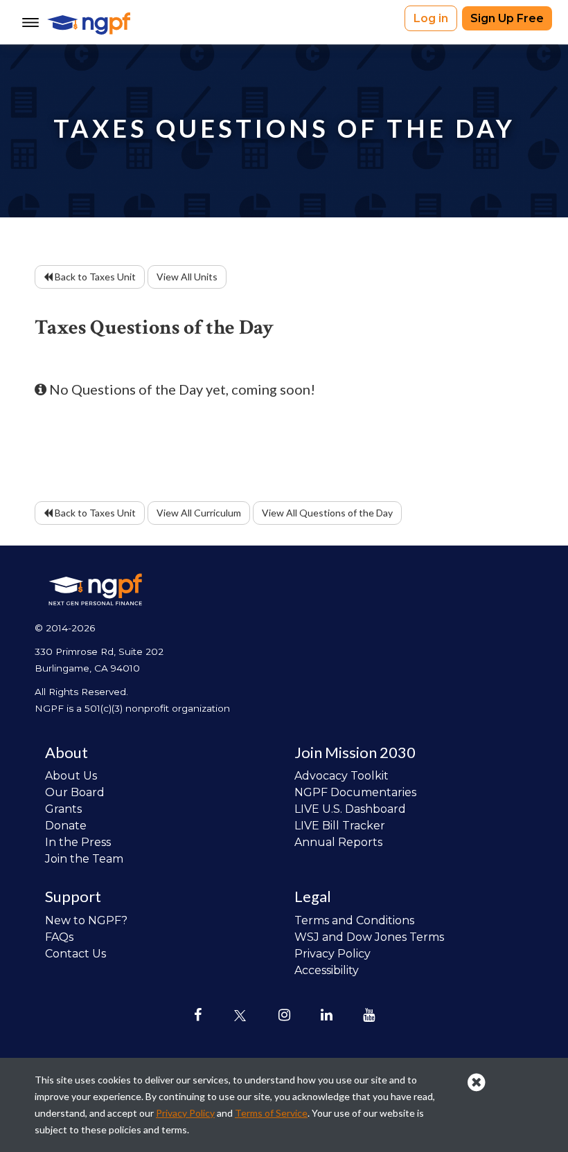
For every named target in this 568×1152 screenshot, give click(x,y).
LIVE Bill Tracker (339, 825)
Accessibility (326, 970)
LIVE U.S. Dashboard (350, 809)
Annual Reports (338, 842)
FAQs (59, 937)
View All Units (187, 276)
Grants (63, 809)
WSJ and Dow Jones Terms (369, 937)
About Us (71, 775)
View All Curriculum (199, 513)
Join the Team (84, 858)
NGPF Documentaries (355, 792)
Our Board (75, 792)
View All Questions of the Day (327, 513)
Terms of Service (271, 1113)
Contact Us (75, 953)
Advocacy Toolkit (341, 775)
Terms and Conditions (354, 920)
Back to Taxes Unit (94, 276)
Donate (66, 825)
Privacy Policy (332, 953)
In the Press (78, 842)
